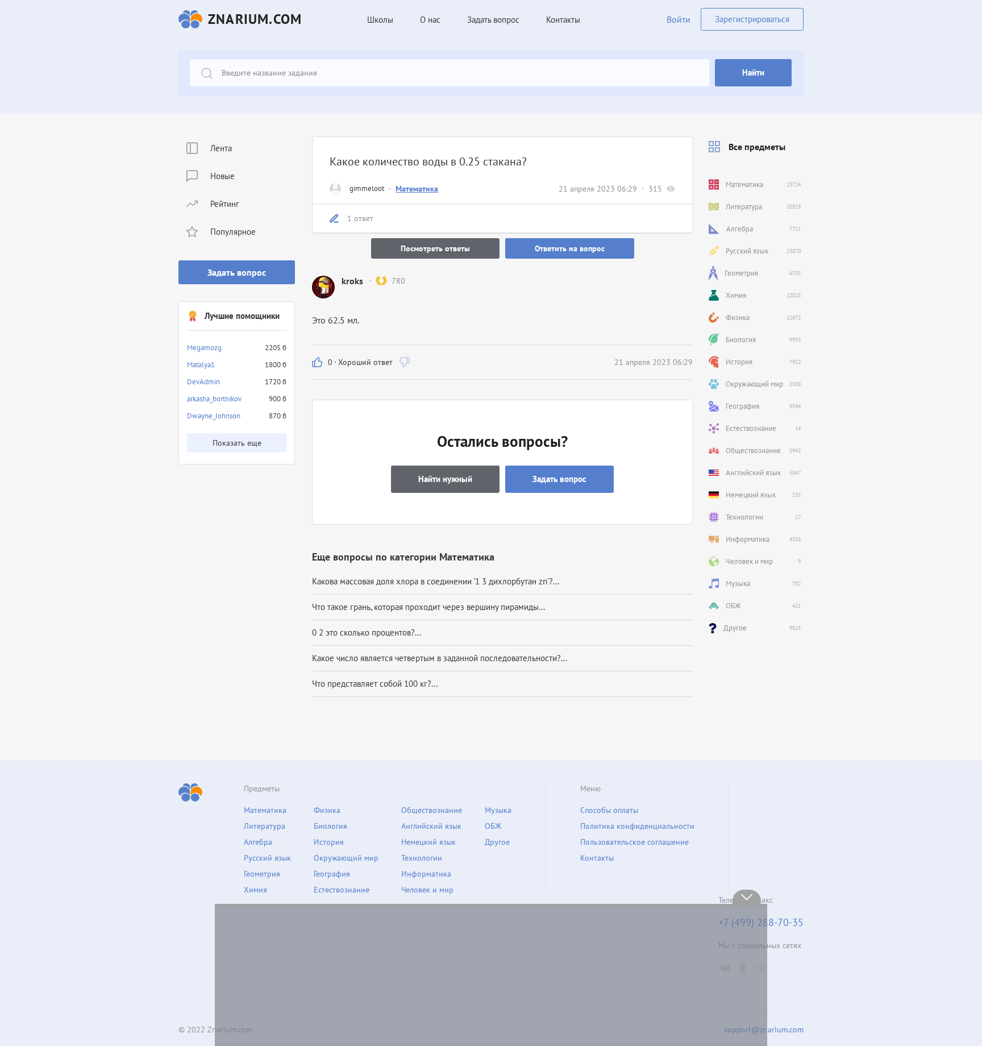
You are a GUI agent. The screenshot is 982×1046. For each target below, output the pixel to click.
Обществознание (431, 810)
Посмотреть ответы (435, 248)
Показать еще (237, 443)
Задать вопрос (236, 272)
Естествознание (341, 890)
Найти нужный (445, 479)
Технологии (421, 858)
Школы (380, 19)
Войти (678, 19)
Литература (264, 826)
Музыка (498, 810)
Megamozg (204, 347)
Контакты (563, 19)
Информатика (426, 874)
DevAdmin (203, 382)
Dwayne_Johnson (213, 416)
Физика (327, 810)
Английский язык (431, 826)
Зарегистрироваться (752, 19)
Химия (255, 890)
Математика (417, 189)
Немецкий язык (428, 842)
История (329, 842)
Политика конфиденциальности (637, 826)
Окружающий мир (346, 858)
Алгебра (258, 842)
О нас (430, 19)
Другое (497, 842)
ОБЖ (493, 826)
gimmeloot (366, 188)
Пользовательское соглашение (634, 842)
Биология (330, 826)
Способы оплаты (609, 810)
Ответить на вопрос (570, 248)
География (332, 874)
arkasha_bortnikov (214, 399)
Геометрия (262, 874)
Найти (753, 72)
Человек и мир (427, 890)
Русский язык (267, 858)
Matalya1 (201, 365)
